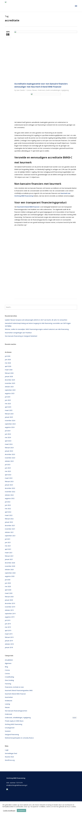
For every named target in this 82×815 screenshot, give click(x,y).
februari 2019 (9, 637)
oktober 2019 (9, 610)
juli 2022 (7, 502)
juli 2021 (7, 539)
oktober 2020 (9, 569)
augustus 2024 (9, 427)
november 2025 (10, 383)
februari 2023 (9, 481)
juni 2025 (8, 400)
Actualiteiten (9, 660)
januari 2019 (9, 641)
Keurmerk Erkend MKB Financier (15, 694)
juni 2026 (8, 359)
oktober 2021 (9, 532)
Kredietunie (8, 701)
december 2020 (10, 563)
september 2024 (10, 424)
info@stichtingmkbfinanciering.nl (16, 785)
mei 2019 (8, 627)
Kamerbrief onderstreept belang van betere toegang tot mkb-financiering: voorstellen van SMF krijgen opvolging (38, 324)
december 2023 (10, 454)
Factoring (8, 684)
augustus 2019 (9, 617)
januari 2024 (9, 451)
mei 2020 (8, 586)
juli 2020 (7, 580)
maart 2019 (8, 634)
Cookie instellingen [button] (9, 810)
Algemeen (8, 663)
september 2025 (10, 390)
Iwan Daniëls (20, 90)
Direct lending (9, 680)
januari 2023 (9, 485)
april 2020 (8, 590)
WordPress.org (9, 760)
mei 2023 (8, 471)
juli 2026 (7, 356)
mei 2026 (8, 363)
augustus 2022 (9, 498)
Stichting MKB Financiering (13, 724)
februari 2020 (9, 597)
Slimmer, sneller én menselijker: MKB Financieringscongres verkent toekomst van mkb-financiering (37, 329)
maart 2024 (8, 444)
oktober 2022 (9, 495)
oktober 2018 (9, 644)
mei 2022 (8, 508)
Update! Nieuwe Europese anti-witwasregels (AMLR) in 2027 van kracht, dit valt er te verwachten (36, 320)
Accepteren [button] (21, 810)
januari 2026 (9, 376)
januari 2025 (9, 417)
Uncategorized (9, 728)
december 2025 (10, 380)
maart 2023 (8, 478)
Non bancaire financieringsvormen (16, 711)
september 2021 (10, 536)
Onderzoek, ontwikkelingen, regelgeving (40, 717)
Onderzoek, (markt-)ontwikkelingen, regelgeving (53, 90)
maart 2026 (8, 370)
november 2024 (10, 420)
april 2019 (8, 630)
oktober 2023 (9, 461)
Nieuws (34, 90)
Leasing (7, 704)
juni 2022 (8, 505)
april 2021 (8, 549)
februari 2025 (9, 414)
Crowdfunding (9, 677)
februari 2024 (9, 448)
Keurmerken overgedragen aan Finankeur (18, 333)
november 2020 (10, 566)
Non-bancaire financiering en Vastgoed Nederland (21, 336)
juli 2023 (7, 464)
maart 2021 (8, 553)
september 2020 (10, 573)
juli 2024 (7, 431)
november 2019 (10, 607)
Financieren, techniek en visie (14, 687)
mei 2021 (8, 546)
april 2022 (8, 512)
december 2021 (10, 525)
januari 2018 (9, 647)
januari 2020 (9, 600)
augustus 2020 (9, 576)
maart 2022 (8, 515)
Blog (6, 667)
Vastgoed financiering (12, 734)
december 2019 (10, 603)
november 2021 (10, 529)
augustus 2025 (9, 393)
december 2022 (10, 488)
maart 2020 (8, 593)
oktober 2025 (9, 387)
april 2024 (8, 441)
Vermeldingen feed (11, 753)
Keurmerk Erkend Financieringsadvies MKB (18, 690)
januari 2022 (9, 522)
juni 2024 (8, 434)
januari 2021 (9, 559)
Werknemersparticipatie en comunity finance (19, 738)
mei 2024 (8, 437)
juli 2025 (7, 397)
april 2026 (8, 366)
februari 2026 (9, 373)
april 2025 (8, 407)
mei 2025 (8, 404)
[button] (76, 6)
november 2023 (10, 458)
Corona (28, 90)
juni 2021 (8, 542)
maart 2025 (8, 410)
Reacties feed (9, 757)
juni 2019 (8, 624)
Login (6, 750)
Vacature (8, 731)
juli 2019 (7, 620)
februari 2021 (9, 556)
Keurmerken (9, 697)
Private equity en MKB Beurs (14, 721)
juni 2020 (8, 583)
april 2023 (8, 475)
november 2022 (10, 492)
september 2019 (10, 613)
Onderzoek (8, 714)
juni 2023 (8, 468)
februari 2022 (9, 519)
